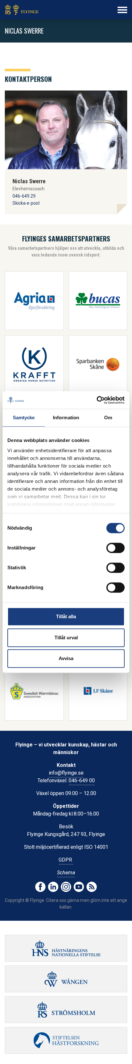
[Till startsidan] (21, 9)
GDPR (66, 860)
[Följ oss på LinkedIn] (53, 887)
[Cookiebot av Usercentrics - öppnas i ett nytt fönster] (97, 400)
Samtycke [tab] (24, 417)
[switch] (115, 548)
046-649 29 (24, 196)
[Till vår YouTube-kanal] (79, 887)
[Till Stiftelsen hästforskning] (66, 948)
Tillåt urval (66, 637)
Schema (66, 873)
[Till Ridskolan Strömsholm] (66, 1010)
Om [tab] (108, 417)
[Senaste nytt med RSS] (92, 887)
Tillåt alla (66, 616)
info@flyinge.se (66, 773)
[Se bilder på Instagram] (66, 887)
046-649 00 (82, 780)
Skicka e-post (26, 203)
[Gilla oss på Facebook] (40, 887)
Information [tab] (66, 417)
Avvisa (66, 658)
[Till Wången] (66, 979)
